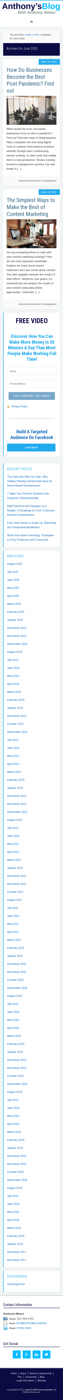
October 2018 (15, 1172)
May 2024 (13, 675)
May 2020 (13, 1020)
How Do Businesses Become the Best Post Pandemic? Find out (30, 80)
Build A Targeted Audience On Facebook (31, 434)
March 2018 (14, 1228)
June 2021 (13, 915)
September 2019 (17, 1084)
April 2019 (13, 1124)
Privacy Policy (19, 406)
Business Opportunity (41, 1373)
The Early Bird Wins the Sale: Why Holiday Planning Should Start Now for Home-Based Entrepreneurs (29, 481)
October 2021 (15, 891)
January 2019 (15, 1148)
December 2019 (16, 1060)
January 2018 (15, 1244)
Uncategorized (49, 181)
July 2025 (12, 571)
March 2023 (14, 771)
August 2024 (14, 651)
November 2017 (16, 1260)
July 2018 (12, 1196)
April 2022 (13, 851)
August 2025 (14, 563)
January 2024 (15, 707)
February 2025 (15, 611)
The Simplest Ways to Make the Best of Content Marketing (31, 207)
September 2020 (17, 988)
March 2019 (14, 1132)
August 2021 (14, 899)
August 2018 (14, 1188)
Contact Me (30, 1376)
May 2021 (13, 923)
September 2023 (17, 731)
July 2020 (12, 1004)
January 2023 (15, 787)
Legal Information (25, 1380)
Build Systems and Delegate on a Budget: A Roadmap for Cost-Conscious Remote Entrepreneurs (31, 510)
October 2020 (15, 980)
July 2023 (12, 739)
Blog (42, 1376)
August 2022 (14, 819)
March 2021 (14, 939)
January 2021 (15, 955)
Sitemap (41, 1380)
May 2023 (13, 755)
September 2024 (17, 643)
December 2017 (16, 1252)
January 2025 (15, 619)
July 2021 (12, 907)
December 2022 (16, 795)
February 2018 (15, 1236)
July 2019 (12, 1100)
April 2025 (13, 595)
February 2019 (15, 1140)
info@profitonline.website (31, 1323)
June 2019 (13, 1108)
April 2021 (13, 931)
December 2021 (16, 875)
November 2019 (16, 1068)
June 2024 (13, 667)
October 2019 (15, 1076)
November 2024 (16, 635)
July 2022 (12, 827)
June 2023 (13, 747)
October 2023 (15, 723)
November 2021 (16, 883)
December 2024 (16, 627)
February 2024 (15, 699)
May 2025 (13, 587)
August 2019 (14, 1092)
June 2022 (13, 835)
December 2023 (16, 715)
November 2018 (16, 1164)
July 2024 (12, 659)
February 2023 (15, 779)
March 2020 (14, 1036)
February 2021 (15, 947)
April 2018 (13, 1220)
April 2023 (13, 763)
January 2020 (15, 1052)
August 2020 (14, 996)
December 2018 (16, 1156)
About (23, 1373)
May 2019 (13, 1116)
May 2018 (13, 1212)
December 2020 (16, 963)
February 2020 (15, 1044)
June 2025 (13, 579)
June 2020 (13, 1012)
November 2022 (16, 803)
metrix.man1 (24, 1327)
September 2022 (17, 811)
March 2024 (14, 691)
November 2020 (16, 972)
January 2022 (15, 867)
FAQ (20, 1376)
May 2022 (13, 843)
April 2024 (13, 683)
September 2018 (17, 1180)
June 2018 (13, 1204)
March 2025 (14, 603)
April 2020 (13, 1028)
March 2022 (14, 859)
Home (14, 1373)
